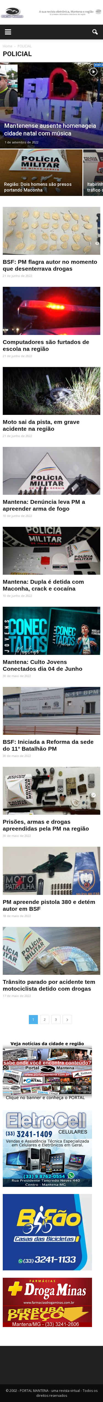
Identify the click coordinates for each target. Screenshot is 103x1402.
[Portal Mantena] (51, 12)
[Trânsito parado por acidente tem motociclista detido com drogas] (51, 951)
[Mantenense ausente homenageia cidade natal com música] (51, 105)
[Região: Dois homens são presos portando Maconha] (41, 180)
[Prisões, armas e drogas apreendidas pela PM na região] (51, 791)
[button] (95, 32)
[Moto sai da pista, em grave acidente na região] (51, 391)
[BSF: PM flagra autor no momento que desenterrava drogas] (51, 231)
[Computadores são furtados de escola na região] (51, 311)
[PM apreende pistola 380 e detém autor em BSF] (51, 871)
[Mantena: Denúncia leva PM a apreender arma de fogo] (51, 471)
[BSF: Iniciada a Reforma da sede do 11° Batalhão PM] (51, 711)
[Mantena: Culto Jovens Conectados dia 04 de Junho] (51, 631)
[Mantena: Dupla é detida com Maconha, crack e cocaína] (51, 551)
